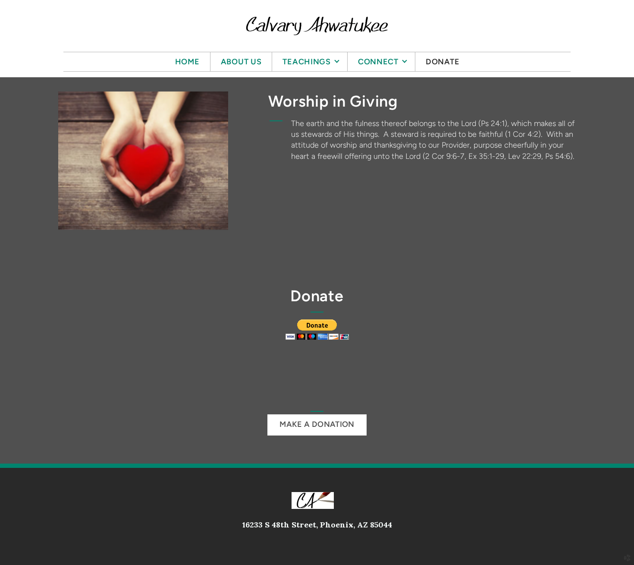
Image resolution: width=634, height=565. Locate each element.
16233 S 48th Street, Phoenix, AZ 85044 (317, 525)
